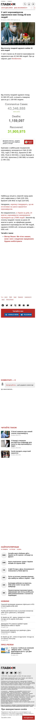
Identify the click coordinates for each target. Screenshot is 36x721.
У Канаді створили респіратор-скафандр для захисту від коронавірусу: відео (21, 443)
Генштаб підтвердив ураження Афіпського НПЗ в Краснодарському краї (17, 605)
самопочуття (28, 297)
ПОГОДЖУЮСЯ (28, 717)
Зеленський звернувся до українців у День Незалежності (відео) (16, 631)
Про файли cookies (6, 717)
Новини (5, 601)
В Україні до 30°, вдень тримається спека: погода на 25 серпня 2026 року (15, 618)
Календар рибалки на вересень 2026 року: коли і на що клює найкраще (19, 584)
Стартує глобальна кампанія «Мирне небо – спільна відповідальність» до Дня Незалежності (22, 650)
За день (19, 549)
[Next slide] (34, 8)
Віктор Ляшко (9, 299)
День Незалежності (20, 7)
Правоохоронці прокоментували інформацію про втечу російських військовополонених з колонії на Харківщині (21, 592)
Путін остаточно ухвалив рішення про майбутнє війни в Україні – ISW (21, 577)
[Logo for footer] (8, 668)
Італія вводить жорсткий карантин (21, 452)
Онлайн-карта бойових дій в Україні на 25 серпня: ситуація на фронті (20, 555)
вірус (3, 299)
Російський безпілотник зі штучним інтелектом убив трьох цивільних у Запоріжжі (17, 611)
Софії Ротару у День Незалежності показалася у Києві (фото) (21, 570)
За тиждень (4, 549)
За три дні (12, 549)
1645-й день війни (7, 7)
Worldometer (16, 59)
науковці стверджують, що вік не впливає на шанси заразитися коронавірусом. (17, 206)
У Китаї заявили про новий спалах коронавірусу (21, 432)
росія (6, 297)
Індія (15, 297)
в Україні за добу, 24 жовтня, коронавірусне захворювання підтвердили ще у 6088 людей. (16, 215)
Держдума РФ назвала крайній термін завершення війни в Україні (14, 624)
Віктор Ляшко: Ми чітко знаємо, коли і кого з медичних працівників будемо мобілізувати (19, 239)
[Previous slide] (31, 8)
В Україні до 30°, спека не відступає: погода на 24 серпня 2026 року (17, 637)
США (10, 297)
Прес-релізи (7, 645)
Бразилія (20, 297)
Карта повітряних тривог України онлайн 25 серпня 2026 (20, 562)
